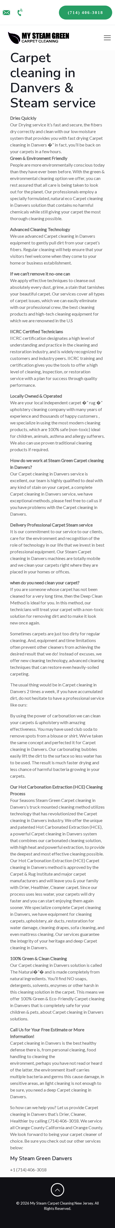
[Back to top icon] (57, 1189)
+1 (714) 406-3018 (28, 1169)
